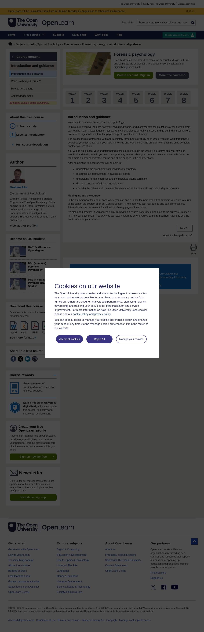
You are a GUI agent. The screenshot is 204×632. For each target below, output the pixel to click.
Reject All (99, 339)
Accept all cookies (69, 339)
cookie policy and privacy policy (92, 314)
